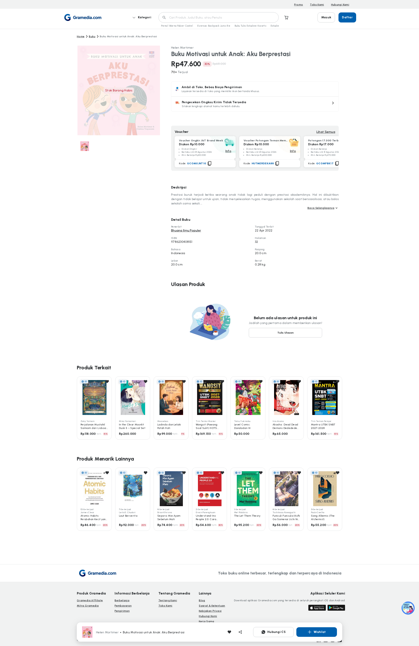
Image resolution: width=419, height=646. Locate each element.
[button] (254, 104)
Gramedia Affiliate (90, 600)
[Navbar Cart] (286, 17)
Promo (298, 4)
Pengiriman (122, 610)
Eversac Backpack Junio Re (213, 25)
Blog (202, 600)
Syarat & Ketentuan (212, 605)
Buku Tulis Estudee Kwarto (250, 25)
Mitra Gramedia (88, 605)
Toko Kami (317, 4)
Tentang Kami (167, 600)
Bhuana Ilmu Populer (186, 230)
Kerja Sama (206, 621)
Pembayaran (123, 605)
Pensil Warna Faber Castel (177, 25)
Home (80, 36)
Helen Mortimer (182, 48)
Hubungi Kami (340, 4)
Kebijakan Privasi (210, 610)
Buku (92, 36)
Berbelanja (122, 600)
